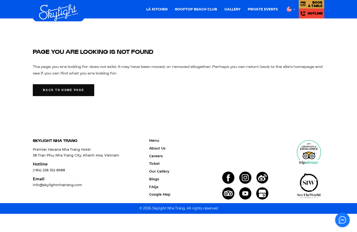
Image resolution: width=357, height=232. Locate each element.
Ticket (154, 163)
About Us (157, 148)
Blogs (154, 179)
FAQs (153, 187)
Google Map (159, 194)
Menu (154, 140)
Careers (156, 156)
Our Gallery (159, 171)
